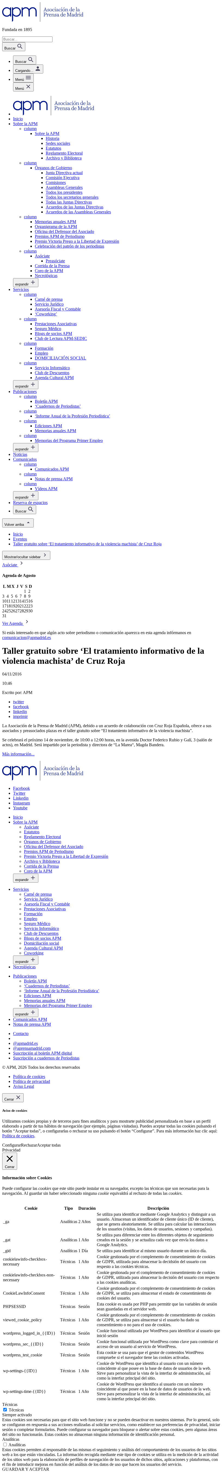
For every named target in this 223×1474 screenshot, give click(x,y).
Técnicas (16, 1410)
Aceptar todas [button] (49, 1145)
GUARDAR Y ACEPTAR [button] (25, 1469)
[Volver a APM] (42, 20)
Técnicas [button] (9, 1404)
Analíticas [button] (10, 1439)
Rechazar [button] (29, 1145)
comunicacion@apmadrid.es (26, 637)
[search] (24, 60)
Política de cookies (18, 1136)
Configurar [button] (11, 1145)
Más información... (18, 754)
